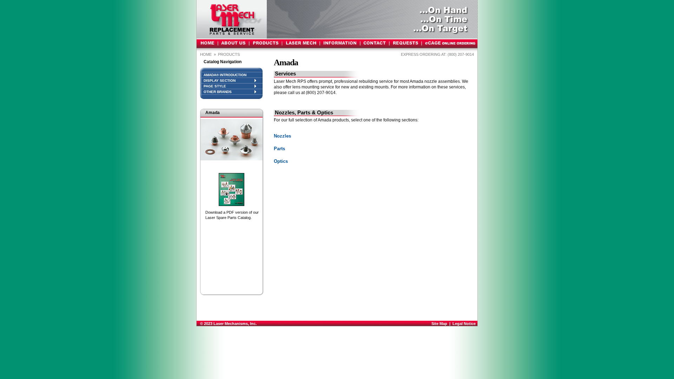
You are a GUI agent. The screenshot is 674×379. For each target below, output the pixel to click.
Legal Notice (464, 323)
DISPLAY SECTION (220, 80)
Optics (281, 161)
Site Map (439, 323)
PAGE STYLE (215, 86)
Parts (279, 148)
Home (206, 54)
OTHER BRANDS (218, 92)
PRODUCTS (229, 54)
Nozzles (282, 136)
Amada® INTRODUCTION (225, 75)
